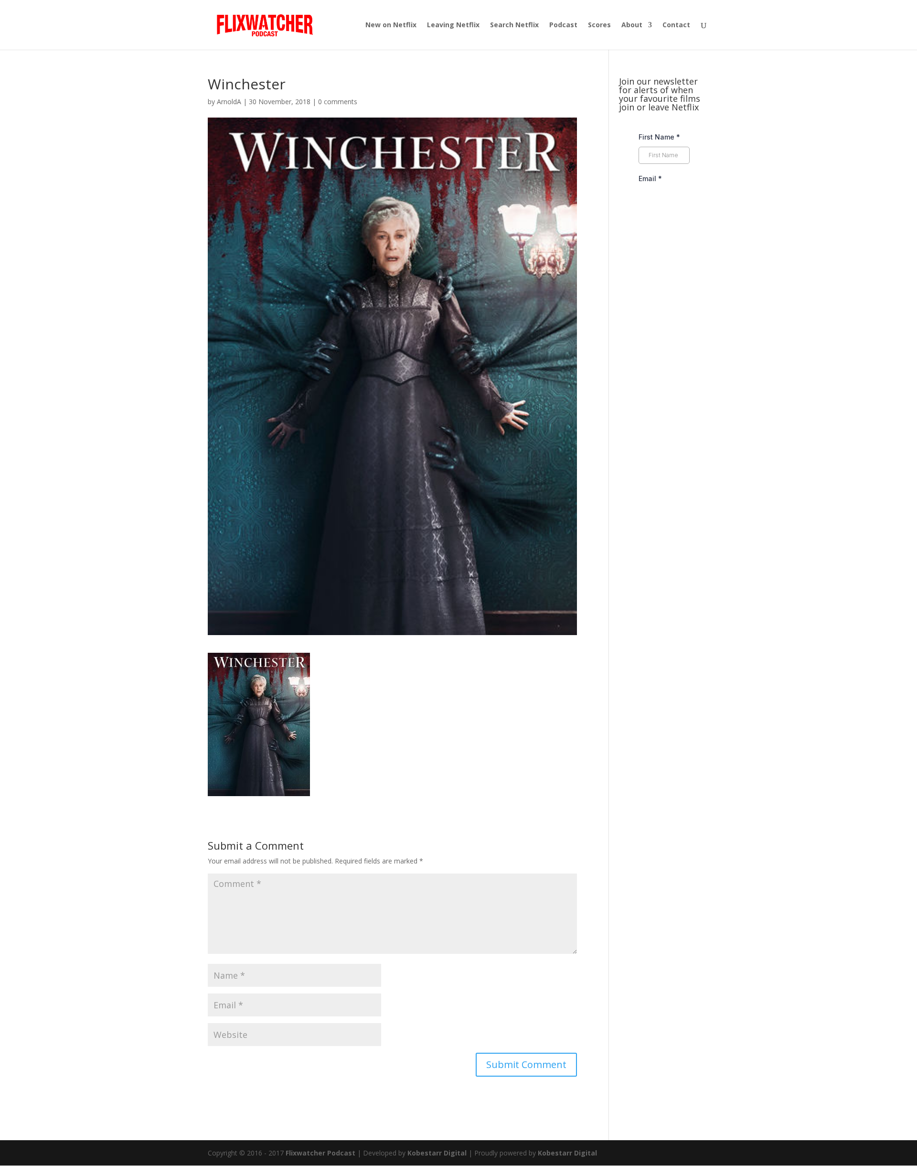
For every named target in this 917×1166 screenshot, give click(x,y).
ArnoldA (229, 101)
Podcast (563, 25)
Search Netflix (514, 25)
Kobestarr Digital (437, 1152)
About (631, 25)
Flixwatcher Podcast (320, 1152)
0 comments (337, 101)
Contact (676, 25)
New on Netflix (390, 25)
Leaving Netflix (453, 25)
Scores (599, 25)
